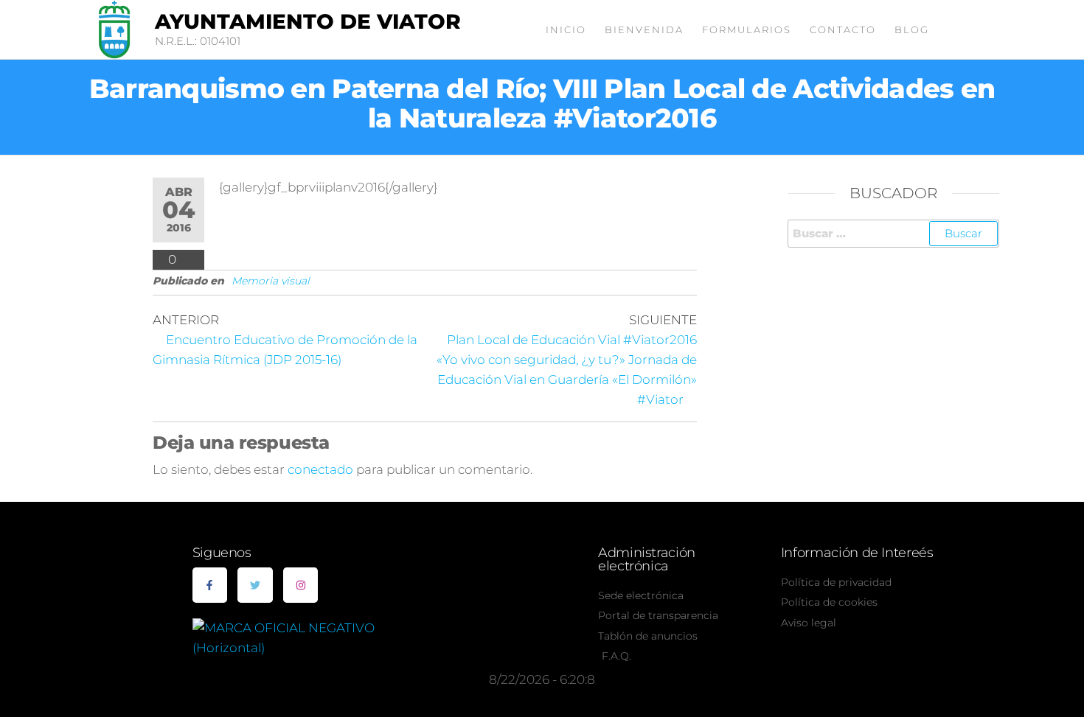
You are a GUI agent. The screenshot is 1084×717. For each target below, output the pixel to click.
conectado (320, 469)
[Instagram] (301, 585)
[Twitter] (255, 585)
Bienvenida (644, 29)
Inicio (566, 29)
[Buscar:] (894, 234)
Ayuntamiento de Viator (308, 21)
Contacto (843, 29)
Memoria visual (271, 280)
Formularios (746, 29)
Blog (911, 29)
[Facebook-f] (210, 585)
